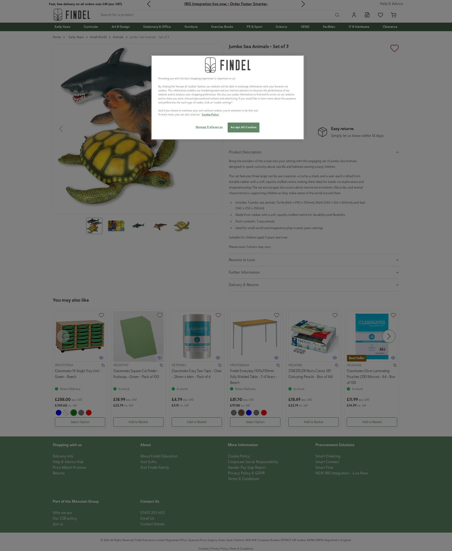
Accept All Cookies (243, 127)
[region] (227, 97)
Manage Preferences (209, 127)
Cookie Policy (210, 114)
